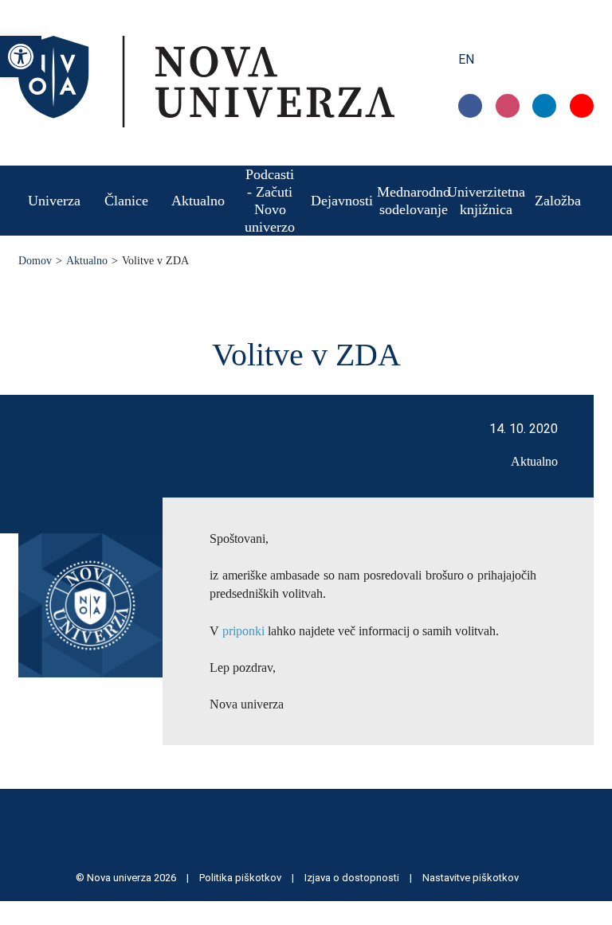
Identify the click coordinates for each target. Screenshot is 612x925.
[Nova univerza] (206, 123)
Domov (35, 261)
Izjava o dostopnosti (353, 878)
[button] (20, 56)
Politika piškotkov (241, 878)
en (466, 59)
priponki (243, 631)
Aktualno (87, 261)
